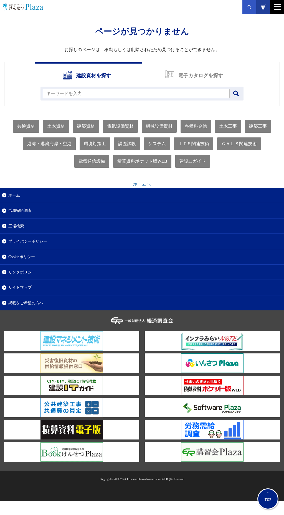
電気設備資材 (120, 126)
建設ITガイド (192, 161)
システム (157, 143)
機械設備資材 (159, 126)
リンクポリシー (22, 272)
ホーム (14, 195)
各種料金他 (196, 126)
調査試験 (127, 143)
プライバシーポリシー (27, 241)
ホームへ (142, 184)
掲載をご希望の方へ (25, 303)
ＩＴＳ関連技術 (193, 143)
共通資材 (26, 126)
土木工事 (228, 126)
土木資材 (56, 126)
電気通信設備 (91, 161)
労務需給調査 (20, 210)
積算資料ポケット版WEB (142, 161)
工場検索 (16, 226)
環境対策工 (95, 143)
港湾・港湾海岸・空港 (49, 143)
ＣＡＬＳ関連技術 (239, 143)
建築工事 (258, 126)
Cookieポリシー (21, 257)
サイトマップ (20, 287)
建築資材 (86, 126)
